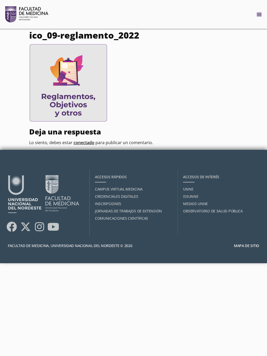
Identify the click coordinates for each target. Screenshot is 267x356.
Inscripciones (108, 203)
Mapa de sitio (246, 245)
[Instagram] (39, 226)
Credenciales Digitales (116, 196)
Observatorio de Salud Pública (212, 210)
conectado (84, 142)
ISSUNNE (190, 196)
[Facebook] (11, 226)
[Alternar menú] (259, 14)
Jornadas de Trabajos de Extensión (128, 210)
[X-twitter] (25, 226)
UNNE (188, 189)
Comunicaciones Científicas (121, 218)
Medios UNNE (195, 203)
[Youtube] (53, 226)
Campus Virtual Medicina (119, 189)
